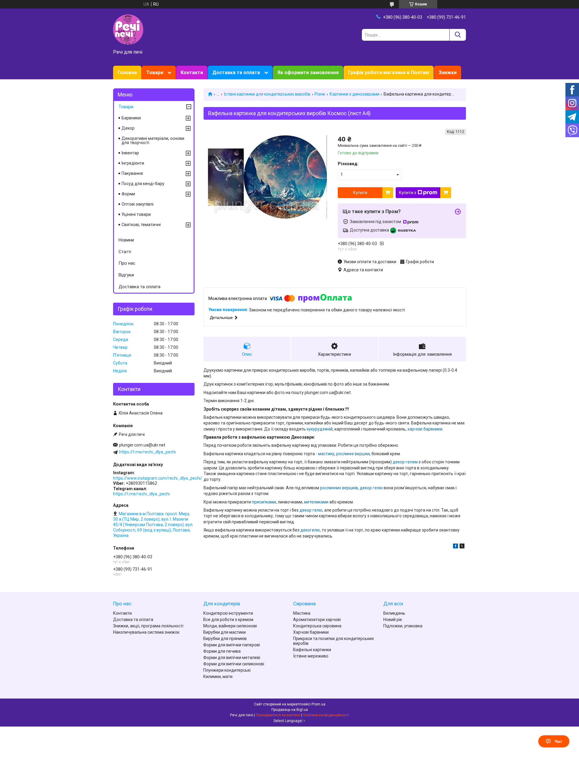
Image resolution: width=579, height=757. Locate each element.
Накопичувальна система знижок (146, 632)
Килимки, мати (218, 676)
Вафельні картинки (312, 649)
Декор (128, 128)
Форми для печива (222, 651)
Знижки (447, 72)
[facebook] (455, 546)
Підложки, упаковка (402, 625)
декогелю (310, 530)
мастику (326, 453)
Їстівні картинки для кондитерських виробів (267, 94)
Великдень (394, 613)
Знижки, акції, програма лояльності (148, 625)
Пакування (132, 173)
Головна (127, 72)
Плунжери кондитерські (227, 670)
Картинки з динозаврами (354, 94)
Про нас (127, 263)
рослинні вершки (353, 453)
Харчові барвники (311, 632)
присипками (264, 502)
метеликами (316, 502)
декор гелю (371, 487)
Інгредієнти (133, 163)
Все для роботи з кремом (228, 619)
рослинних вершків (339, 487)
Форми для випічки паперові (231, 644)
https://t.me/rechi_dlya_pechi (147, 451)
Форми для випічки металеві (231, 657)
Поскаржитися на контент (278, 715)
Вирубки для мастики (224, 632)
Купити (360, 192)
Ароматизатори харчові (317, 619)
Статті (125, 251)
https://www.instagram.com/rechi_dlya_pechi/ (157, 478)
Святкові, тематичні (141, 224)
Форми (128, 193)
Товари (154, 72)
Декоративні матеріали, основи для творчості (153, 140)
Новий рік (392, 619)
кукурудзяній (320, 429)
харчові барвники (424, 429)
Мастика (301, 613)
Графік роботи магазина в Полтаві (388, 72)
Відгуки (126, 275)
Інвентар (130, 152)
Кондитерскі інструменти (228, 613)
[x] (462, 546)
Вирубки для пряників (225, 638)
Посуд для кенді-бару (143, 183)
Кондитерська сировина (317, 625)
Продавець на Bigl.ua (289, 710)
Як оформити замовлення (308, 72)
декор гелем (405, 461)
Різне (320, 94)
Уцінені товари (136, 214)
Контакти (192, 72)
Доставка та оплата (236, 72)
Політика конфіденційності (326, 715)
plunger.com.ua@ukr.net (142, 445)
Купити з (407, 192)
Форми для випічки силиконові (233, 663)
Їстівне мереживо (310, 656)
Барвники (131, 117)
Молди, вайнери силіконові (230, 625)
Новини (126, 240)
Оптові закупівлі (137, 204)
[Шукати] (457, 35)
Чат (558, 741)
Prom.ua (318, 704)
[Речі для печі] (128, 29)
